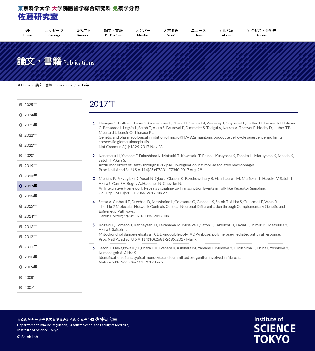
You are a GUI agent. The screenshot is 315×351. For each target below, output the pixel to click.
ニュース (198, 32)
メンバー (143, 32)
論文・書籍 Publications (53, 85)
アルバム (226, 32)
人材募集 (170, 32)
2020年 (30, 155)
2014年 (30, 216)
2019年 (30, 165)
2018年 (30, 175)
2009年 (30, 266)
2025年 (30, 104)
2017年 (30, 185)
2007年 (30, 287)
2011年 (30, 246)
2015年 (30, 206)
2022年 (30, 135)
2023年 (30, 125)
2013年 (30, 226)
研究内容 (83, 32)
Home (25, 85)
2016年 (30, 195)
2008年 (30, 277)
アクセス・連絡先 (261, 32)
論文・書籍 (113, 32)
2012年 (30, 236)
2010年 (30, 256)
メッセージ (54, 32)
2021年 (30, 145)
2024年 (30, 114)
